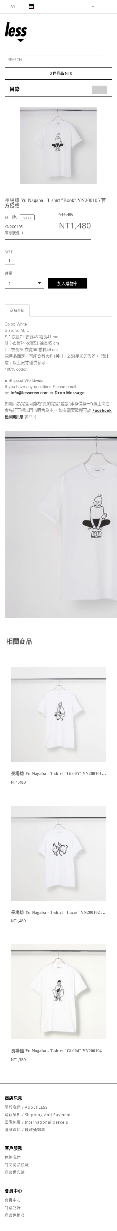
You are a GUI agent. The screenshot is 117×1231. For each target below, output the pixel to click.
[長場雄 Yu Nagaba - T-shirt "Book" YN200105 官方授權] (58, 145)
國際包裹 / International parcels (36, 1122)
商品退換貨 (15, 1215)
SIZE (9, 252)
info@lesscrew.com (30, 393)
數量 (9, 273)
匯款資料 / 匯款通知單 (25, 1129)
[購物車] (100, 6)
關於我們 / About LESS (26, 1107)
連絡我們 (13, 1157)
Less (27, 217)
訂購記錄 (13, 1207)
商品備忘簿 (15, 1172)
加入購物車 (67, 283)
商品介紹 (17, 310)
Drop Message (70, 393)
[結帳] (107, 6)
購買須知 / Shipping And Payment (38, 1114)
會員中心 (13, 1200)
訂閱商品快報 (17, 1165)
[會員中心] (90, 6)
